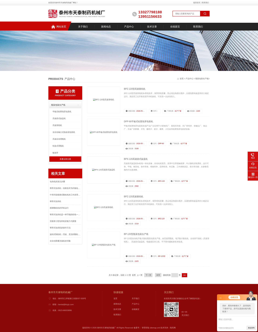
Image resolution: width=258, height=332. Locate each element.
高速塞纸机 (57, 125)
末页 (158, 275)
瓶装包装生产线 (202, 79)
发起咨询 (251, 328)
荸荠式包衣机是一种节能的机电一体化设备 (65, 214)
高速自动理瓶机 (59, 139)
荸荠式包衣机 (55, 201)
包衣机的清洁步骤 (57, 181)
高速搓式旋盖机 (59, 118)
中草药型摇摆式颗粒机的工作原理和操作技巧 (65, 195)
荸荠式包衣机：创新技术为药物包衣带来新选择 (65, 188)
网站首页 (61, 26)
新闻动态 (106, 26)
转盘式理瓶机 (58, 146)
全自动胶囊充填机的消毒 (60, 241)
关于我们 (83, 26)
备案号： (137, 328)
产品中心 (129, 26)
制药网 (173, 328)
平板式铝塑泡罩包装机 (62, 111)
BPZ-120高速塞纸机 (133, 196)
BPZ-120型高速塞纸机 (134, 89)
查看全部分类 (65, 159)
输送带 (55, 153)
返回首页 (196, 3)
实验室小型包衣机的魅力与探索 (63, 221)
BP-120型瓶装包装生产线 (136, 234)
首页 (182, 79)
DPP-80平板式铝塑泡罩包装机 (138, 121)
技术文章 (152, 26)
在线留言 (175, 26)
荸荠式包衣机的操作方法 (60, 228)
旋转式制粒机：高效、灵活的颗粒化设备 (65, 234)
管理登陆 (145, 328)
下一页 (148, 275)
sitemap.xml (155, 328)
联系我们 (205, 3)
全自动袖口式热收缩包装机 (64, 132)
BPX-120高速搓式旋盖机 (136, 159)
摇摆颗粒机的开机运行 (59, 208)
